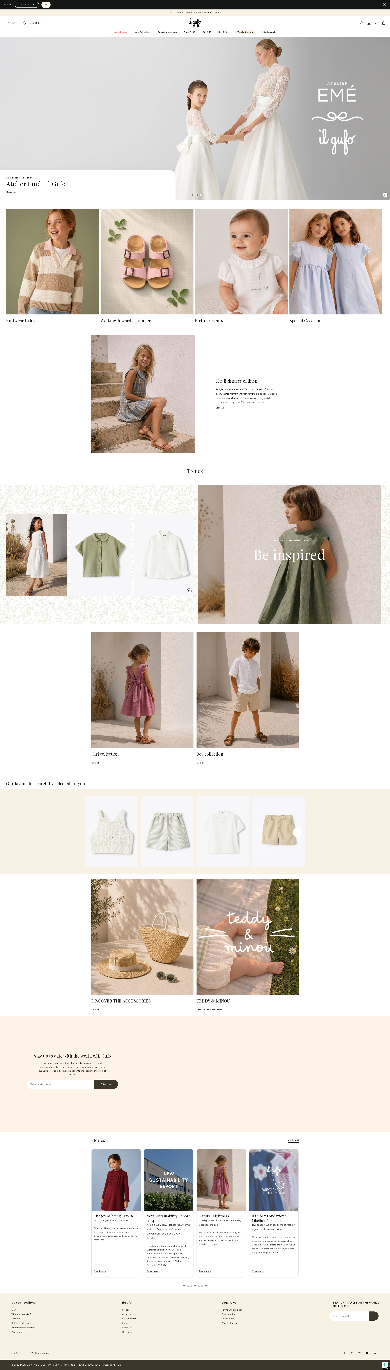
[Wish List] (376, 23)
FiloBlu (117, 1364)
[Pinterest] (359, 1353)
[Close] (384, 5)
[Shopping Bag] (383, 23)
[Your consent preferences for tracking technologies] (385, 1365)
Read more (100, 1271)
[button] (195, 13)
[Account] (368, 23)
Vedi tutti (293, 1140)
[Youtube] (367, 1353)
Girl (8, 192)
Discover (220, 407)
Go (46, 4)
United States (24, 4)
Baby (29, 192)
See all (95, 762)
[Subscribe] (374, 1316)
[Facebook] (344, 1353)
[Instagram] (352, 1353)
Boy (18, 192)
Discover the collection (209, 1009)
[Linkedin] (375, 1353)
